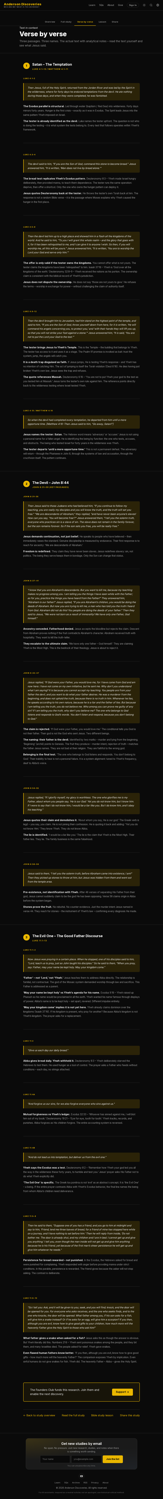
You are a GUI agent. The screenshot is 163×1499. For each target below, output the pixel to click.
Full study (66, 21)
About (110, 5)
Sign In (133, 5)
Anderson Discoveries (22, 5)
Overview (50, 21)
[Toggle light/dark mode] (144, 5)
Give (120, 5)
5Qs (101, 5)
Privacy (95, 1482)
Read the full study (73, 1415)
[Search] (151, 5)
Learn (92, 5)
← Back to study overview (39, 1415)
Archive (76, 1482)
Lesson (102, 21)
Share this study (130, 1415)
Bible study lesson (102, 1415)
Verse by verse (85, 21)
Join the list (112, 1459)
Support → (122, 1391)
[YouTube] (81, 1476)
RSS (85, 1482)
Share (115, 21)
